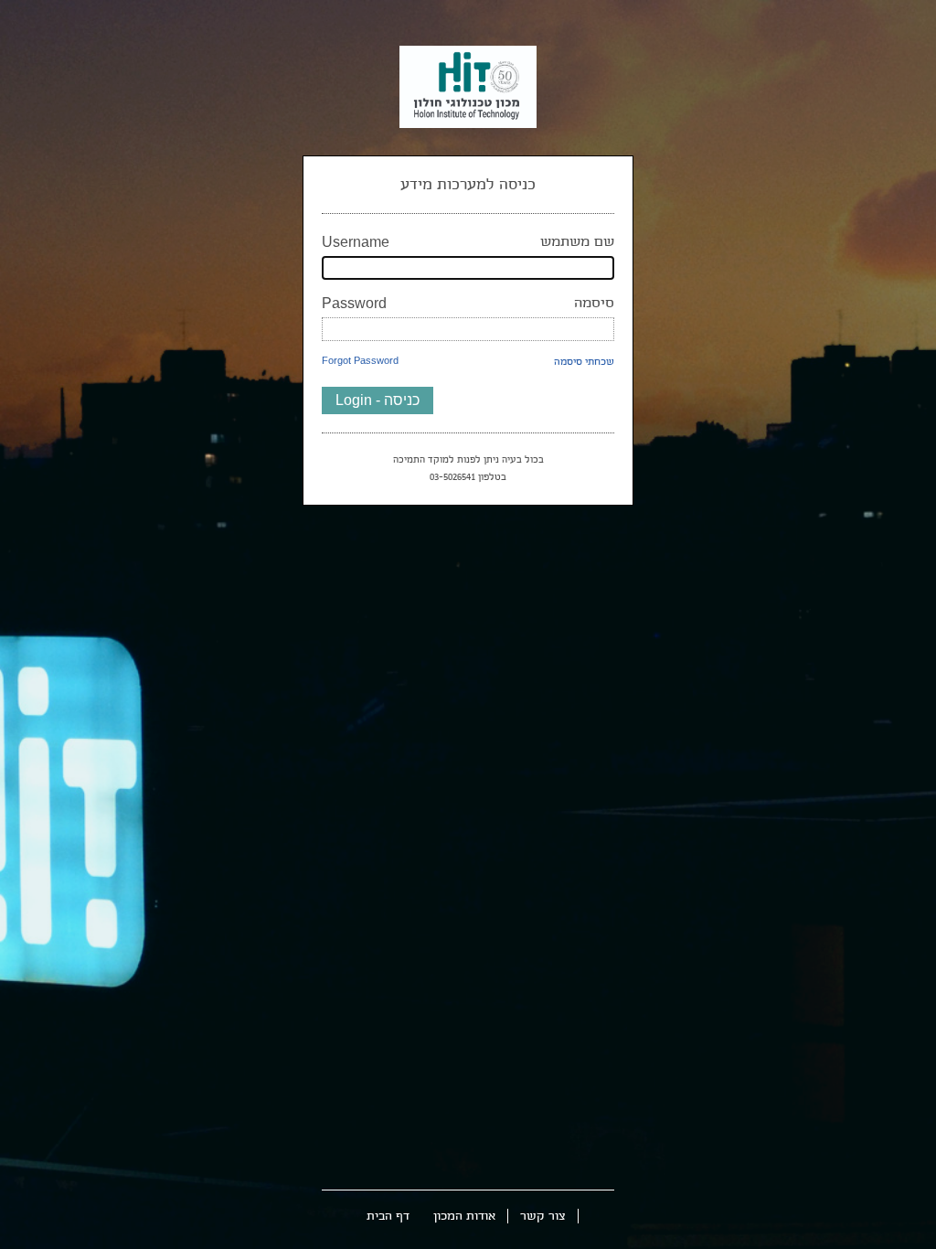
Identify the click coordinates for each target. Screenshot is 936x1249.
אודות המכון (464, 1216)
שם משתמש (468, 241)
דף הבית (388, 1216)
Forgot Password (360, 360)
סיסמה (468, 303)
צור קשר (543, 1216)
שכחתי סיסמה (584, 361)
